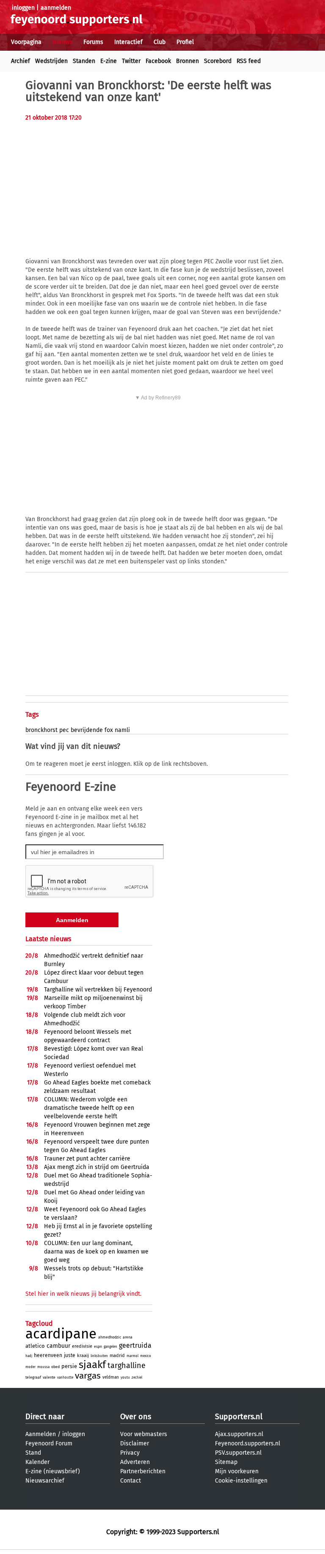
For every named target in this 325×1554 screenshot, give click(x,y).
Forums (93, 42)
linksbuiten (99, 1356)
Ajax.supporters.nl (239, 1434)
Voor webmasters (143, 1434)
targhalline (126, 1365)
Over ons (135, 1416)
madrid (117, 1355)
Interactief (128, 42)
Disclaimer (134, 1443)
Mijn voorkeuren (237, 1471)
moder (30, 1367)
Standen (84, 61)
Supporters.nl (238, 1416)
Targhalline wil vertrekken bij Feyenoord (98, 989)
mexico (145, 1356)
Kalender (37, 1462)
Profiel (185, 42)
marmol (132, 1356)
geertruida (135, 1345)
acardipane (60, 1333)
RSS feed (249, 61)
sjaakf (92, 1365)
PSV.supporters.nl (238, 1452)
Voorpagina (26, 42)
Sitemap (226, 1462)
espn (98, 1346)
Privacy (130, 1452)
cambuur (58, 1345)
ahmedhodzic (109, 1337)
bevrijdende (87, 730)
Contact (130, 1480)
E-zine (108, 61)
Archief (20, 61)
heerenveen (48, 1355)
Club (159, 42)
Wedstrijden (51, 61)
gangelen (110, 1347)
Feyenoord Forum (48, 1443)
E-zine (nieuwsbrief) (52, 1471)
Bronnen (187, 61)
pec (64, 730)
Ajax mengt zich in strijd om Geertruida (96, 1167)
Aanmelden (40, 1434)
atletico (35, 1346)
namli (122, 730)
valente (49, 1377)
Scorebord (217, 61)
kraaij (83, 1355)
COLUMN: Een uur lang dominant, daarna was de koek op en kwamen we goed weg (96, 1252)
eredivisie (82, 1346)
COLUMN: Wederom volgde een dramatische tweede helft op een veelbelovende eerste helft (89, 1108)
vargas (88, 1375)
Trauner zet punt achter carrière (87, 1158)
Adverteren (135, 1462)
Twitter (131, 61)
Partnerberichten (142, 1471)
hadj (28, 1356)
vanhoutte (65, 1377)
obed (55, 1367)
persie (69, 1366)
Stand (33, 1452)
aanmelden (56, 7)
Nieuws (62, 42)
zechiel (137, 1377)
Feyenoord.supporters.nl (247, 1443)
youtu (125, 1377)
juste (69, 1355)
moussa (43, 1367)
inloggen (23, 7)
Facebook (158, 61)
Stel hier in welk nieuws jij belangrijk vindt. (83, 1293)
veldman (110, 1377)
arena (127, 1337)
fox (109, 730)
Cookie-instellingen (241, 1480)
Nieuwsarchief (44, 1480)
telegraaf (33, 1377)
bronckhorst (41, 730)
